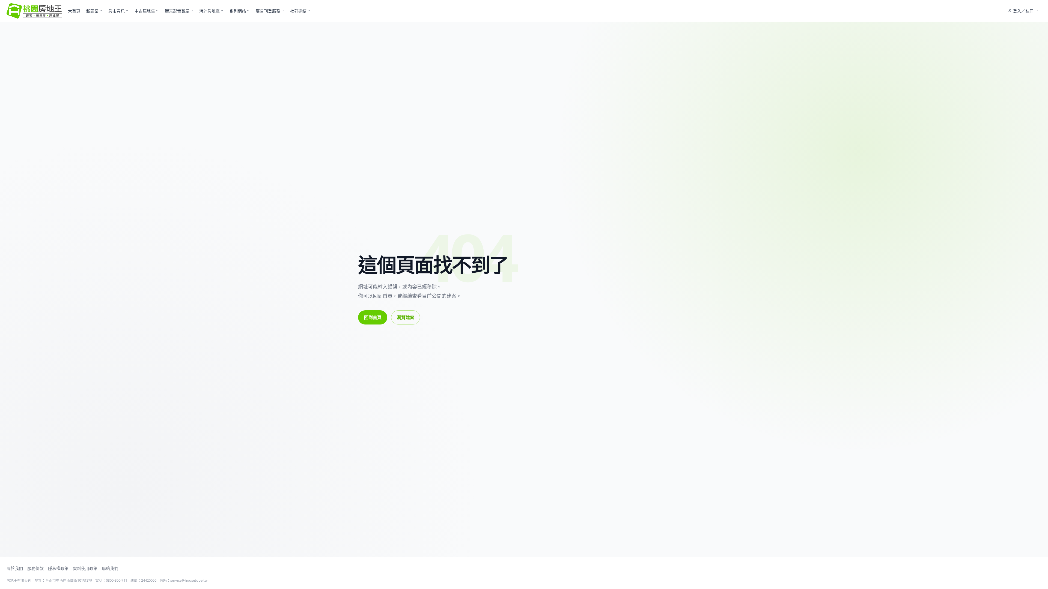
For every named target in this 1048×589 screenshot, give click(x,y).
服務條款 (35, 568)
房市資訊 (116, 11)
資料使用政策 (85, 568)
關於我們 (15, 568)
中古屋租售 (145, 11)
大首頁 (74, 11)
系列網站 (238, 11)
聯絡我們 (110, 568)
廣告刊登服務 (268, 11)
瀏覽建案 (405, 317)
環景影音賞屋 (177, 11)
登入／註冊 (1023, 11)
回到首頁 (373, 317)
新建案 (92, 11)
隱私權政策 (58, 568)
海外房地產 (209, 11)
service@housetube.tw (188, 580)
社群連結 (298, 11)
